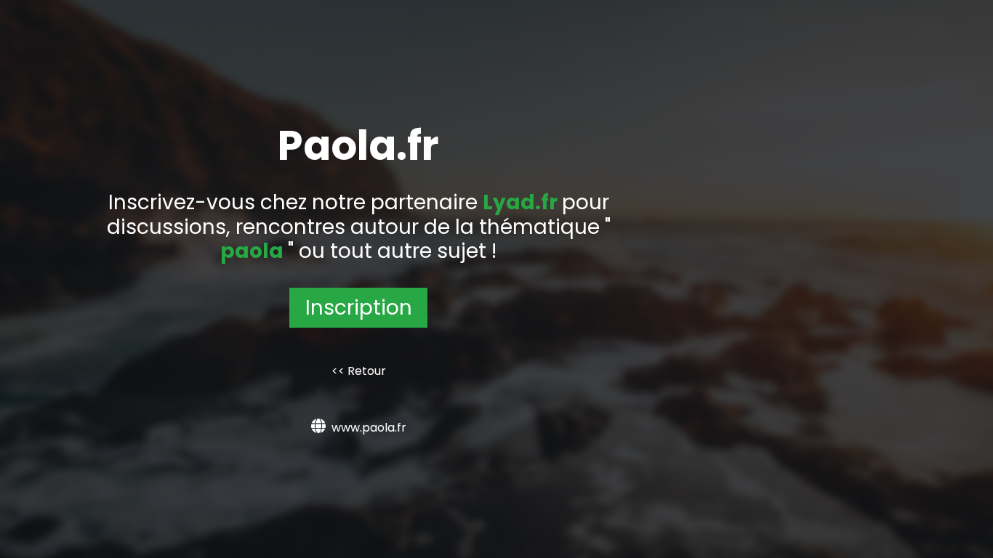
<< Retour (358, 371)
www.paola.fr (368, 427)
